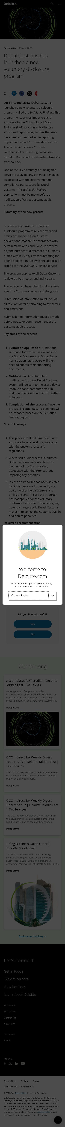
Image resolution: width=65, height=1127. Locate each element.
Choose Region (20, 595)
